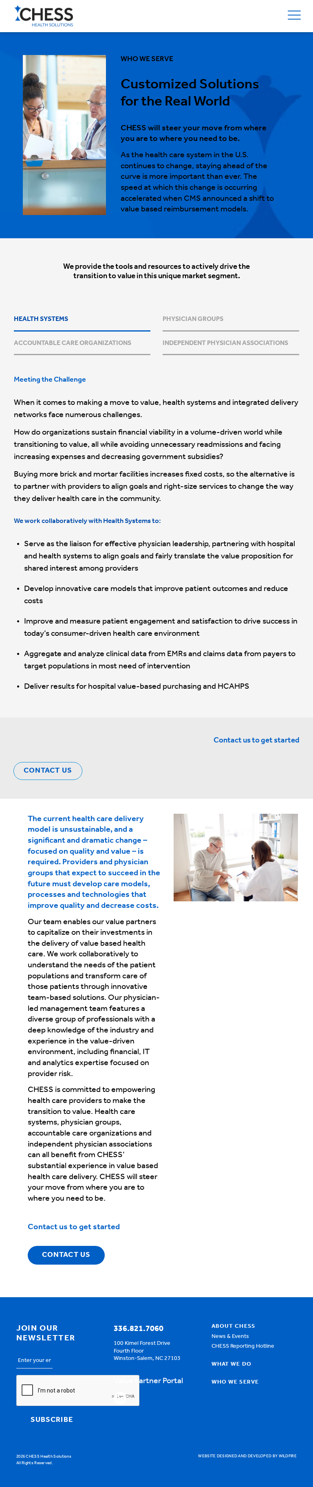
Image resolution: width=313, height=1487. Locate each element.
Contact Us (48, 771)
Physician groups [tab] (193, 319)
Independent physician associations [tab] (225, 343)
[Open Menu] (294, 16)
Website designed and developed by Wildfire (247, 1456)
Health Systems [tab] (41, 319)
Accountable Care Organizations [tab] (72, 343)
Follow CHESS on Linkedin (120, 1398)
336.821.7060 (138, 1329)
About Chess (233, 1326)
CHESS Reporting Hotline (243, 1346)
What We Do (231, 1364)
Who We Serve (235, 1382)
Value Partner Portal (148, 1381)
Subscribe (52, 1420)
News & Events (230, 1337)
